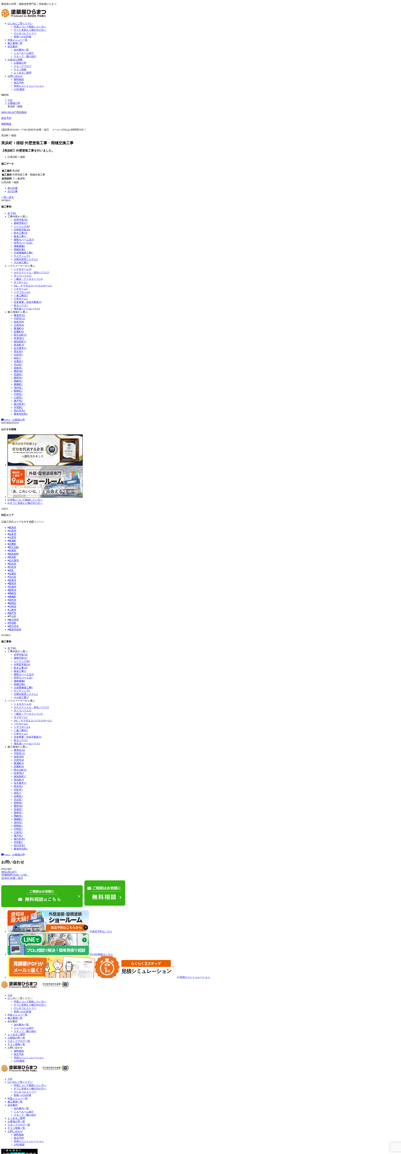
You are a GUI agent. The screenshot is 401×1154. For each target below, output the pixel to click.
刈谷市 (12, 567)
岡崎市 (12, 593)
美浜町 (12, 557)
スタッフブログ (22, 66)
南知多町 (14, 554)
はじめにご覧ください (20, 23)
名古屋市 (14, 560)
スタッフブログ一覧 (19, 1041)
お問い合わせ (15, 76)
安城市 (12, 586)
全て (12, 213)
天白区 (12, 577)
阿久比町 (14, 547)
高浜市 (12, 563)
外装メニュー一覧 (18, 40)
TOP (10, 995)
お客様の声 (20, 63)
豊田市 (12, 583)
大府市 (12, 537)
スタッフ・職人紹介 (25, 56)
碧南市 (12, 580)
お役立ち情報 (15, 59)
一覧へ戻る (7, 197)
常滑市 (12, 550)
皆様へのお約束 (22, 36)
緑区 (11, 570)
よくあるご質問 (22, 72)
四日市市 (14, 626)
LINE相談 (19, 89)
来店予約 (19, 82)
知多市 (12, 534)
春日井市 (14, 619)
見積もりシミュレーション (29, 86)
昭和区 (12, 603)
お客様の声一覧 (16, 1037)
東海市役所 (15, 629)
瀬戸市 (12, 613)
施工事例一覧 (15, 43)
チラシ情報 (20, 69)
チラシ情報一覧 (16, 1044)
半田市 (12, 531)
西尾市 (12, 590)
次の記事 (13, 191)
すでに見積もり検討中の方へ (30, 30)
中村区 (12, 606)
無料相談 (19, 79)
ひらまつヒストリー (25, 33)
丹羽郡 (12, 623)
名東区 (12, 573)
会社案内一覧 (21, 49)
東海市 (12, 527)
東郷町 (12, 596)
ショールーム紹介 (24, 53)
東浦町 (12, 540)
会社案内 (13, 46)
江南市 (12, 609)
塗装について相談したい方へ (30, 26)
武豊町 (12, 544)
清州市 (12, 600)
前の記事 (13, 188)
